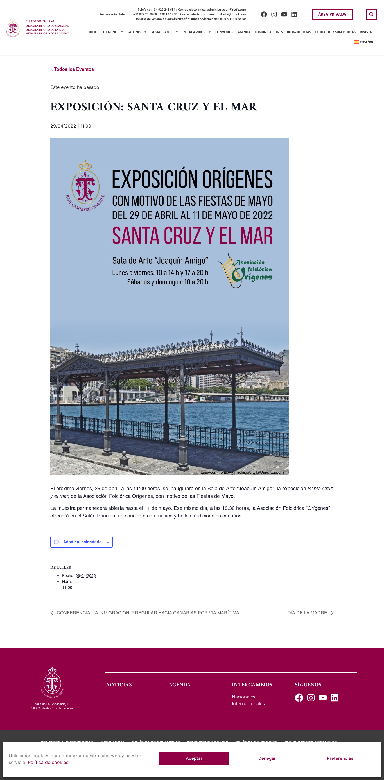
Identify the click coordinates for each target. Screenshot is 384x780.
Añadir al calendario (82, 541)
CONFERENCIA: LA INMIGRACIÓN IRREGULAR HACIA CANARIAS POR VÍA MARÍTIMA (147, 612)
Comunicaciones (269, 32)
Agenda (244, 32)
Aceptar (194, 758)
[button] (371, 14)
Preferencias (340, 758)
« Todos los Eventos (72, 69)
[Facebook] (264, 14)
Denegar (267, 758)
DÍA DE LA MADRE (308, 612)
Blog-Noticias (299, 32)
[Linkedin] (294, 14)
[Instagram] (274, 14)
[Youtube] (284, 14)
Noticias (119, 685)
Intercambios (193, 32)
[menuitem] (364, 42)
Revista (366, 32)
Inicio (92, 32)
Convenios (224, 32)
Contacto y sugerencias (335, 32)
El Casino (109, 32)
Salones (134, 32)
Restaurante (161, 32)
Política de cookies (48, 762)
